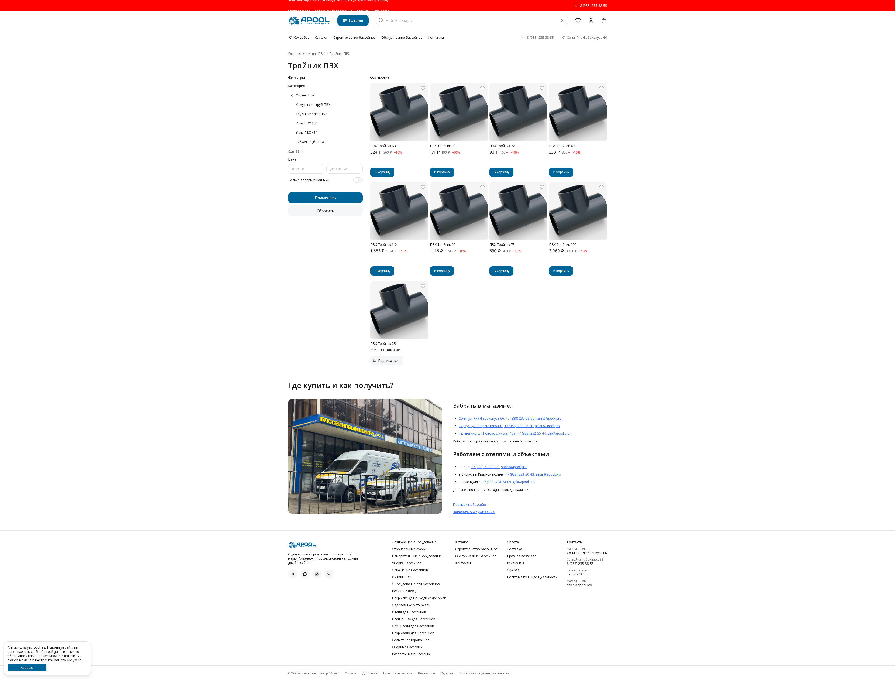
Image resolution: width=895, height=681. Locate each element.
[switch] (358, 180)
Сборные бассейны (407, 647)
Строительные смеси (409, 549)
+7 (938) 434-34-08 (496, 481)
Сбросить (325, 210)
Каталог (356, 20)
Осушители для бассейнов (413, 626)
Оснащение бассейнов (410, 570)
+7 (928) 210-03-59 (485, 467)
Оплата (513, 542)
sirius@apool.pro (548, 474)
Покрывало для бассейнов (413, 633)
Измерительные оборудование (417, 556)
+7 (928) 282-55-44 (531, 433)
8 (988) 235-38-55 (580, 563)
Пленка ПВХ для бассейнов (413, 619)
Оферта (513, 570)
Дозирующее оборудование (414, 542)
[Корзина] (604, 20)
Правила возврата (521, 556)
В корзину (382, 172)
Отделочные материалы (411, 605)
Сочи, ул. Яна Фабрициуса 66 (481, 418)
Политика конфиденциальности (532, 577)
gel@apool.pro (559, 433)
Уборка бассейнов (406, 563)
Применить (325, 197)
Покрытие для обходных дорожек (419, 598)
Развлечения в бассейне (411, 654)
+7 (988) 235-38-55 (520, 418)
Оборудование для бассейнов (416, 584)
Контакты (436, 37)
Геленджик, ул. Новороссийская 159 (487, 433)
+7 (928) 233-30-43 (519, 474)
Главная (294, 53)
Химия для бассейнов (409, 612)
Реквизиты (515, 563)
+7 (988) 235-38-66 (518, 426)
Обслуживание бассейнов (402, 37)
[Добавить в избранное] (423, 88)
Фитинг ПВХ (315, 53)
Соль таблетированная (410, 640)
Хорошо (27, 667)
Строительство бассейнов (354, 37)
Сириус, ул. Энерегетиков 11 (481, 426)
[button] (578, 20)
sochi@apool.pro (514, 467)
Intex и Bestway (404, 591)
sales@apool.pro (548, 418)
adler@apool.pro (547, 426)
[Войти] (591, 20)
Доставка (514, 549)
